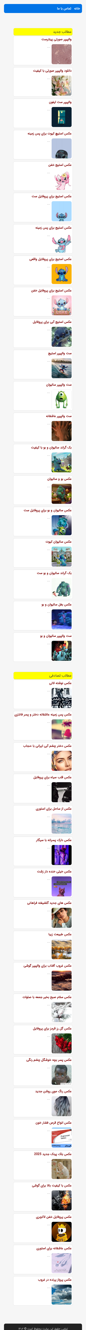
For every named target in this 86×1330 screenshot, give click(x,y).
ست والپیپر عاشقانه (59, 416)
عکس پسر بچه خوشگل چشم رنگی (49, 1059)
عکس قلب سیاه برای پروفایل (52, 777)
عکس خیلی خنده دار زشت (54, 871)
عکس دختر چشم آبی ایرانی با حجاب (47, 745)
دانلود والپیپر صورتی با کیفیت (52, 70)
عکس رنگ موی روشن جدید (53, 1091)
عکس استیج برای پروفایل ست (52, 196)
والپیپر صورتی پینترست (56, 39)
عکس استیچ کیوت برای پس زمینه (50, 133)
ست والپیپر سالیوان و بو (56, 635)
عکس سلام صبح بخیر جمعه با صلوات (47, 997)
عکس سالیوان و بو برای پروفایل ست (48, 510)
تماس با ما (64, 8)
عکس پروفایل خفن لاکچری (54, 1216)
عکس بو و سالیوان (59, 478)
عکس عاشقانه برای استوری (54, 1248)
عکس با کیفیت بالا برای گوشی (52, 1185)
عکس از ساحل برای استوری (54, 808)
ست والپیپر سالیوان (59, 384)
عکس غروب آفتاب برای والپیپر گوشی (48, 965)
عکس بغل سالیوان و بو (57, 604)
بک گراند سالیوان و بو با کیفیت (51, 447)
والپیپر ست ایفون (60, 102)
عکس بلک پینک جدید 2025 (53, 1154)
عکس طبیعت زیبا (60, 934)
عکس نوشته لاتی (60, 683)
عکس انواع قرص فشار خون (54, 1122)
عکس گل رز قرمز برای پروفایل (52, 1028)
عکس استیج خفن (60, 164)
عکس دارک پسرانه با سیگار (54, 840)
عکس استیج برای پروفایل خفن (51, 290)
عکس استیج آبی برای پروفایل (52, 321)
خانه (77, 8)
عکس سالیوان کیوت (59, 541)
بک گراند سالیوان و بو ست (54, 573)
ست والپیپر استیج (60, 353)
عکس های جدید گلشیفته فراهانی (49, 902)
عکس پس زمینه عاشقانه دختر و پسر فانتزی (43, 714)
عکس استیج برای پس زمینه (53, 227)
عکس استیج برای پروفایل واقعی (50, 259)
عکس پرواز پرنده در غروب (55, 1279)
